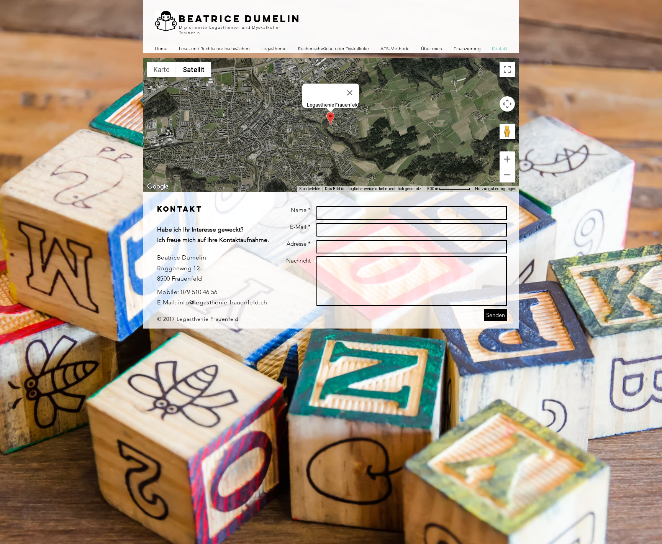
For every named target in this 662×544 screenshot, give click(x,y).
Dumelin (273, 19)
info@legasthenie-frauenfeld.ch (222, 302)
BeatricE (210, 19)
